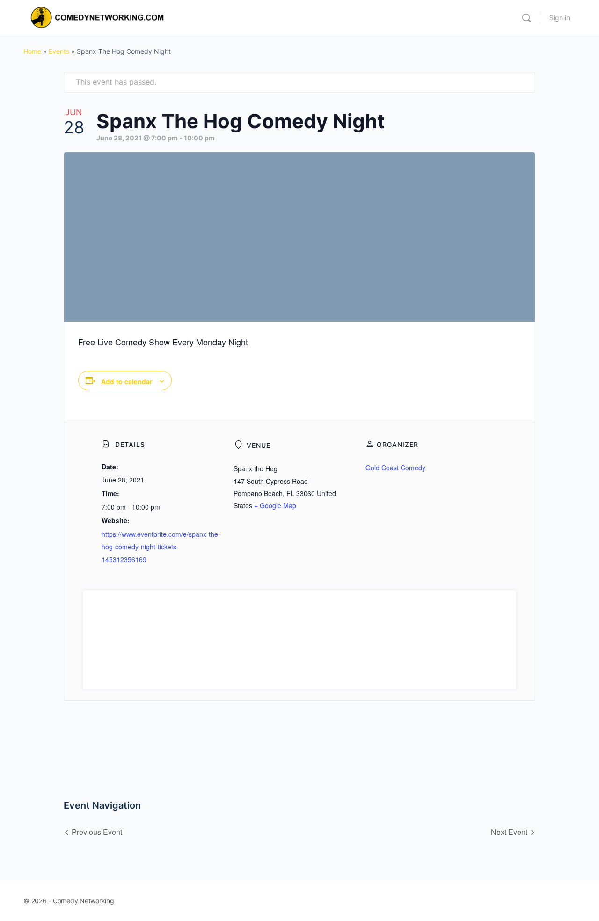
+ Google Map (275, 505)
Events (59, 51)
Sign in (559, 18)
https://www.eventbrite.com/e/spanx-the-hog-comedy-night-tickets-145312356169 (161, 546)
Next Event (509, 831)
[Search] (526, 17)
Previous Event (97, 831)
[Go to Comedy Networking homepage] (98, 17)
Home (32, 51)
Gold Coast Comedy (395, 467)
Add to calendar (126, 381)
